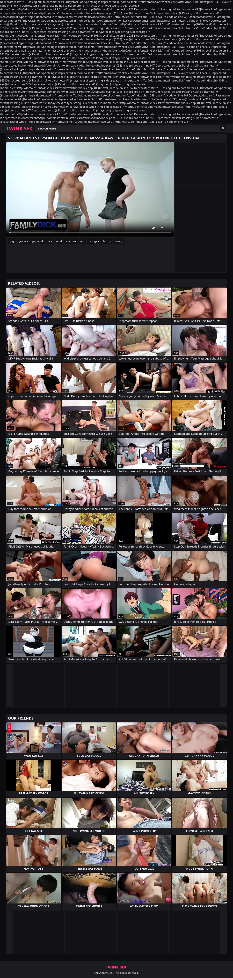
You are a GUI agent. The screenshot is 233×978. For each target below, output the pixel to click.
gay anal (37, 241)
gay (12, 241)
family (119, 241)
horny (107, 241)
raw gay (94, 241)
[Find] (223, 128)
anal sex (71, 241)
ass (82, 241)
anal (59, 241)
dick (49, 241)
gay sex (23, 241)
